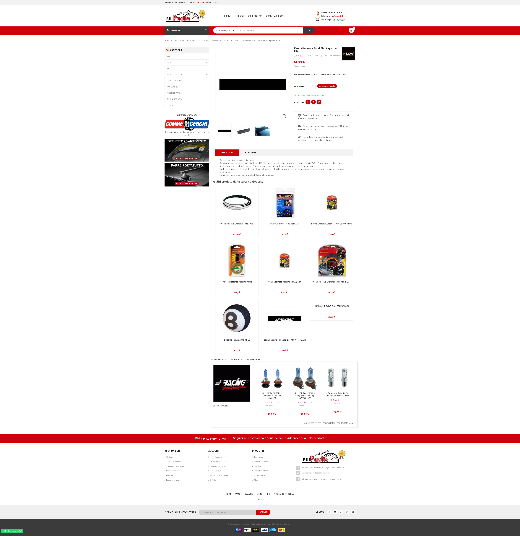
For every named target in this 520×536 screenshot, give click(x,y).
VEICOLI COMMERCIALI (284, 494)
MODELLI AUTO (173, 93)
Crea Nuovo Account (218, 462)
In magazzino (329, 74)
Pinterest (319, 102)
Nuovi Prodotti (259, 466)
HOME (228, 494)
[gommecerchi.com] (187, 124)
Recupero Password (218, 466)
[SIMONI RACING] (348, 53)
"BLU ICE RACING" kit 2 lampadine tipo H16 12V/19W (272, 395)
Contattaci (275, 16)
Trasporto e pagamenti (175, 466)
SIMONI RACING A (174, 99)
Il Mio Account (216, 457)
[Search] (309, 30)
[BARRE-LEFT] (187, 174)
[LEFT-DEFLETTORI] (187, 150)
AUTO (169, 56)
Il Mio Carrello (215, 471)
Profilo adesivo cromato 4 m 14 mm (236, 224)
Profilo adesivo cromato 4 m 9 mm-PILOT (332, 282)
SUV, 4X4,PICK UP (174, 75)
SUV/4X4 (249, 494)
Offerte (213, 480)
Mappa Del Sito (260, 475)
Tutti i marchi (259, 457)
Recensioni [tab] (250, 152)
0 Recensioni (313, 56)
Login (214, 2)
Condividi (308, 102)
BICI (168, 69)
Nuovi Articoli (172, 105)
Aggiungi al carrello (327, 86)
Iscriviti (263, 512)
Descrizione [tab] (227, 152)
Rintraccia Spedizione (219, 475)
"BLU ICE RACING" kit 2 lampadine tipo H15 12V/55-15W (305, 395)
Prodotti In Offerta (261, 471)
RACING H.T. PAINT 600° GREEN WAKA (332, 306)
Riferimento (301, 74)
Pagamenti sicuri (173, 480)
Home (228, 16)
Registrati (201, 2)
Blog (240, 16)
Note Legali (170, 475)
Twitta (313, 102)
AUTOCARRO (172, 87)
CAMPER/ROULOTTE (176, 81)
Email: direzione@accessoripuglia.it (316, 473)
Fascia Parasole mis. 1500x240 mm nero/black (284, 340)
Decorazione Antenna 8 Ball (237, 340)
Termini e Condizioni (174, 462)
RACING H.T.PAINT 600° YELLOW (284, 224)
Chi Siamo (255, 16)
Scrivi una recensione (332, 56)
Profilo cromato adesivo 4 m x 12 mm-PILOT (331, 224)
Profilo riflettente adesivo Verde (237, 282)
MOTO (169, 62)
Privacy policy (172, 471)
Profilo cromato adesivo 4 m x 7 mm (284, 282)
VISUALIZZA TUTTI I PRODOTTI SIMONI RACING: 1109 (328, 423)
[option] (224, 130)
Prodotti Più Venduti (262, 462)
